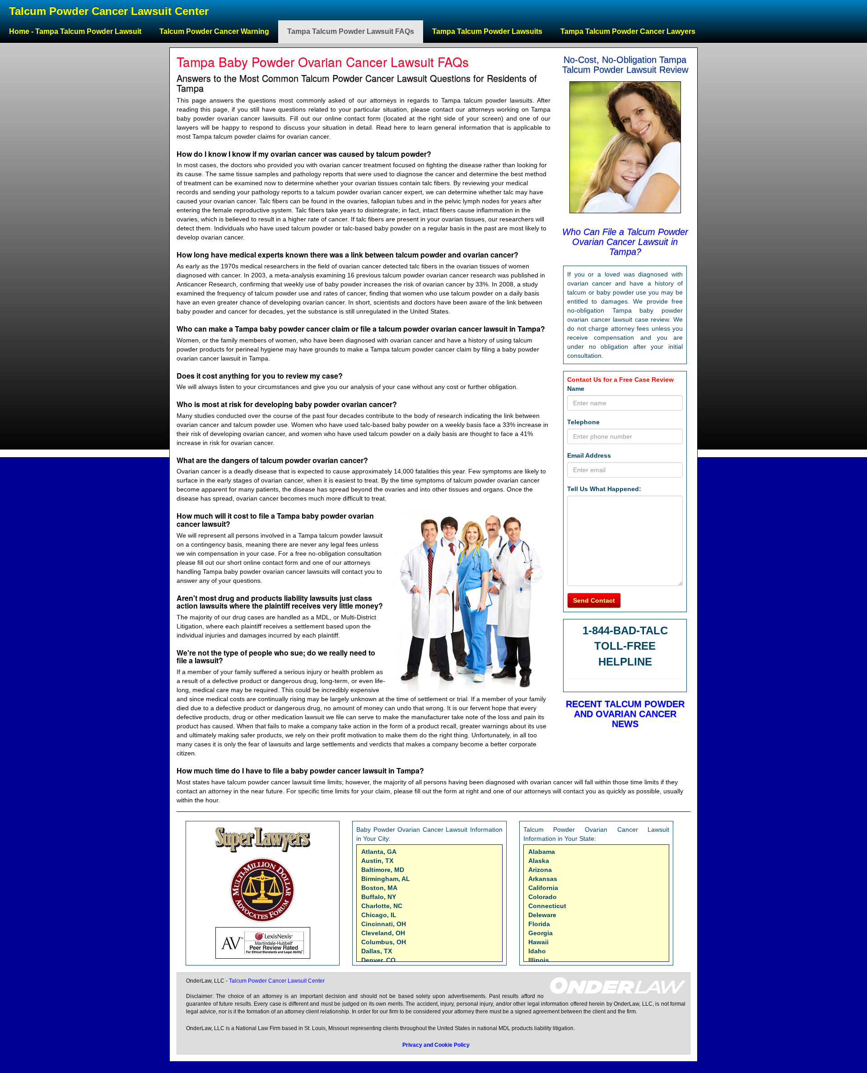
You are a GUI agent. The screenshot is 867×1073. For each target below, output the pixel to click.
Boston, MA (379, 887)
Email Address (589, 455)
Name (575, 388)
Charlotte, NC (381, 905)
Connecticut (547, 905)
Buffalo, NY (378, 896)
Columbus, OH (383, 942)
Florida (539, 924)
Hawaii (538, 942)
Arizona (540, 869)
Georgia (540, 933)
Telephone (583, 422)
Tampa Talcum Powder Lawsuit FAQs (350, 31)
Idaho (537, 951)
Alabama (541, 851)
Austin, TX (377, 860)
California (543, 887)
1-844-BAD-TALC (625, 630)
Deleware (542, 914)
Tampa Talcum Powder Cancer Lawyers (627, 31)
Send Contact (594, 600)
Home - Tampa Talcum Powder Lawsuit (75, 31)
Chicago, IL (378, 914)
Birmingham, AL (385, 878)
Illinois (538, 960)
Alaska (538, 860)
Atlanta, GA (378, 851)
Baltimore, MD (382, 869)
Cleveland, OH (383, 933)
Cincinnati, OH (383, 924)
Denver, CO (378, 960)
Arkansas (542, 878)
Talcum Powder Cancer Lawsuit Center (109, 11)
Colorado (542, 896)
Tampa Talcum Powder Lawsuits (487, 31)
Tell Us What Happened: (604, 488)
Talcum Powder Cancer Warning (214, 31)
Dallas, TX (376, 951)
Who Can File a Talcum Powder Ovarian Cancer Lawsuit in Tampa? (625, 242)
